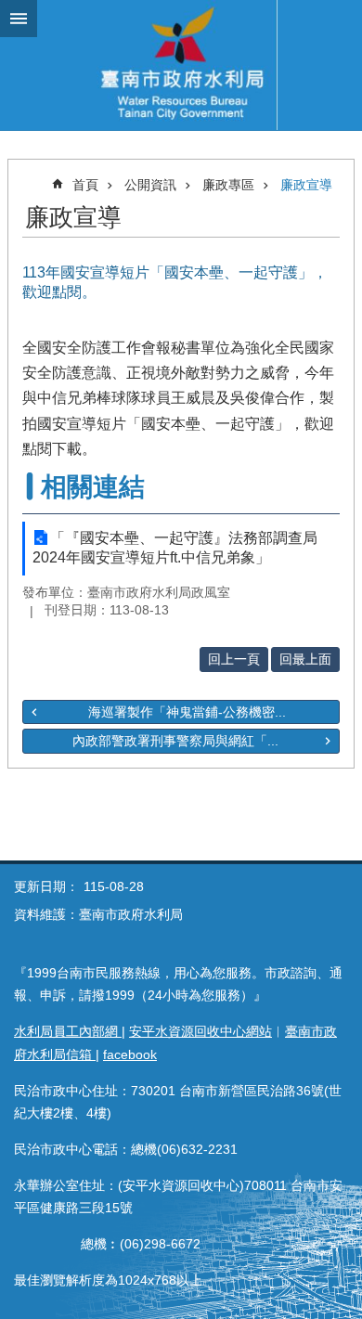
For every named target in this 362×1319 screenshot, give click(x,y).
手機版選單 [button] (18, 18)
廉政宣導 (306, 184)
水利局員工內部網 (68, 1031)
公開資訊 (150, 184)
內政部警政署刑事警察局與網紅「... (175, 740)
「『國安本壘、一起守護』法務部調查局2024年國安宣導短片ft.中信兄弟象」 (174, 547)
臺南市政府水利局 (181, 65)
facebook (130, 1054)
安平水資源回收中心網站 (200, 1031)
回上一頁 (234, 659)
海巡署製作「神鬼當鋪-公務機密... (187, 712)
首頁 (85, 184)
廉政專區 (228, 184)
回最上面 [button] (305, 659)
